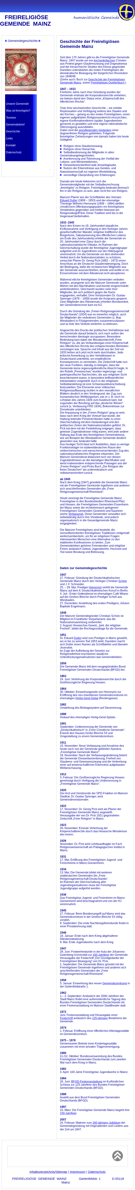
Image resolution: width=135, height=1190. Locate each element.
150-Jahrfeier (68, 1113)
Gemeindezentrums (114, 983)
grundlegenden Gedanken (95, 130)
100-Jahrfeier (101, 954)
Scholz (122, 581)
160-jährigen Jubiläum (106, 1122)
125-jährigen (100, 1018)
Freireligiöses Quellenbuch (107, 82)
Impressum (77, 1172)
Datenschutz (97, 1172)
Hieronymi (95, 587)
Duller (78, 638)
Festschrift (66, 1018)
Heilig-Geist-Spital (86, 698)
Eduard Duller (68, 200)
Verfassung (75, 513)
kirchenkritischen (104, 60)
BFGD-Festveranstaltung (86, 1081)
